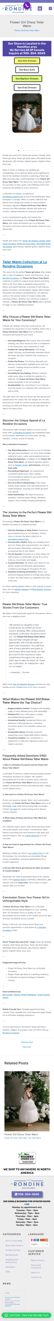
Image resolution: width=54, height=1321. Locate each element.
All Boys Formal (13, 1250)
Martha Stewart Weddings (25, 995)
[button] (40, 8)
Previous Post (27, 1042)
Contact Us (36, 1277)
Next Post (27, 1047)
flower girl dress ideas (26, 244)
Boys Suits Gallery (14, 1245)
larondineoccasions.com (13, 197)
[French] (36, 1240)
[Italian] (39, 1240)
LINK (27, 1204)
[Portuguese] (43, 1240)
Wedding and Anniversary (12, 1261)
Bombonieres (12, 1255)
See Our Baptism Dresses (24, 684)
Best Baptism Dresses (42, 589)
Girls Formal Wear (14, 1240)
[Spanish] (46, 1240)
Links (7, 1293)
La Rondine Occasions (22, 433)
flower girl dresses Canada (34, 241)
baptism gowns (21, 465)
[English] (33, 1240)
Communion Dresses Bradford (12, 1305)
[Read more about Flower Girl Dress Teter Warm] (27, 1101)
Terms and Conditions (36, 1266)
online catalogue (32, 836)
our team (14, 809)
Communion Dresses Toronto (12, 1298)
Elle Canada (8, 995)
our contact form (35, 853)
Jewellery (10, 1267)
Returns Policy (38, 1260)
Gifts (8, 1271)
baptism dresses (21, 589)
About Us (35, 1272)
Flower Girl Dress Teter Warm (27, 30)
